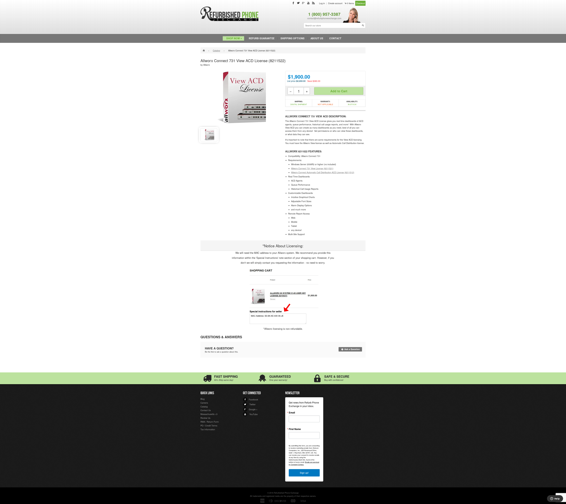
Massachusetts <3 (208, 414)
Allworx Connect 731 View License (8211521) (312, 168)
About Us (317, 38)
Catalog (216, 50)
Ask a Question (352, 349)
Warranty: (325, 103)
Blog (202, 398)
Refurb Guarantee (261, 38)
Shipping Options (292, 38)
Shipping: (298, 103)
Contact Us (205, 410)
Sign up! (304, 472)
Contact (335, 38)
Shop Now (233, 38)
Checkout (360, 3)
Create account (335, 3)
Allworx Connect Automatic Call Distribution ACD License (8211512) (322, 172)
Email (292, 412)
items (350, 3)
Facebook (251, 399)
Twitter (250, 404)
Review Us (205, 417)
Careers (204, 402)
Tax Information (207, 429)
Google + (250, 409)
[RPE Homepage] (204, 50)
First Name (295, 429)
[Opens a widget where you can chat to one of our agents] (555, 499)
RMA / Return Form (209, 421)
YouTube (251, 414)
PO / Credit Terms (208, 425)
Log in (322, 3)
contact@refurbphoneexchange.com (324, 18)
